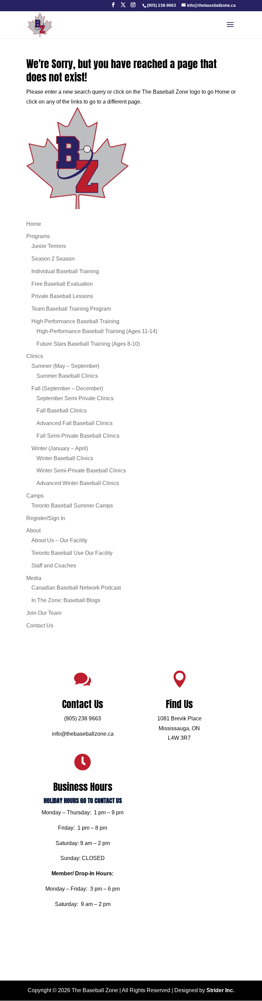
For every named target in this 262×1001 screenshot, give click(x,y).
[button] (113, 6)
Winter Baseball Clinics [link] (65, 458)
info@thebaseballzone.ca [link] (83, 734)
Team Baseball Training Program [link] (71, 309)
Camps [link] (35, 496)
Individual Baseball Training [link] (65, 271)
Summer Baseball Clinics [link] (67, 376)
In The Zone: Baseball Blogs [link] (65, 600)
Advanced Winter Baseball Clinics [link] (78, 483)
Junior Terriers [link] (48, 246)
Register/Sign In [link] (45, 518)
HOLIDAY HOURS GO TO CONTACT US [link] (83, 800)
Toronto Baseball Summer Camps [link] (72, 506)
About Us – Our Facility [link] (59, 540)
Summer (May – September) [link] (65, 366)
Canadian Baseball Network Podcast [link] (76, 588)
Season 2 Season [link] (53, 259)
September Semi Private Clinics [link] (75, 398)
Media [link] (33, 578)
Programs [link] (38, 236)
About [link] (33, 530)
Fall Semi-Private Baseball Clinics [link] (78, 436)
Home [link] (33, 224)
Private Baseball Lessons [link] (62, 296)
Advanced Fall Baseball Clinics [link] (75, 423)
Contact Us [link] (39, 625)
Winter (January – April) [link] (59, 448)
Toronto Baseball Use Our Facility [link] (72, 553)
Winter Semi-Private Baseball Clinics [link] (81, 470)
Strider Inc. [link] (220, 990)
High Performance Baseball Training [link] (75, 321)
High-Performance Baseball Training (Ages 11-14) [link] (97, 331)
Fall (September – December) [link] (67, 388)
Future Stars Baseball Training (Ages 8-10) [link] (88, 344)
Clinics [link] (34, 356)
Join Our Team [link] (43, 613)
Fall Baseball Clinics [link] (62, 410)
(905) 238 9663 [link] (82, 718)
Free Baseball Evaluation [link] (62, 284)
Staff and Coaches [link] (53, 565)
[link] (161, 5)
